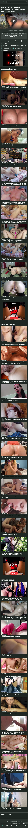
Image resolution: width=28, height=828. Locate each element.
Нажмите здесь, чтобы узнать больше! (14, 36)
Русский (5, 43)
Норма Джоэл (18, 48)
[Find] (26, 2)
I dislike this (25, 41)
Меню (24, 823)
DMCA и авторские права (14, 823)
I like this (18, 41)
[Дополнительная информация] (26, 85)
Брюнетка (5, 45)
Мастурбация (22, 45)
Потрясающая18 (7, 48)
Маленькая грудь (13, 45)
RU (3, 2)
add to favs (5, 50)
